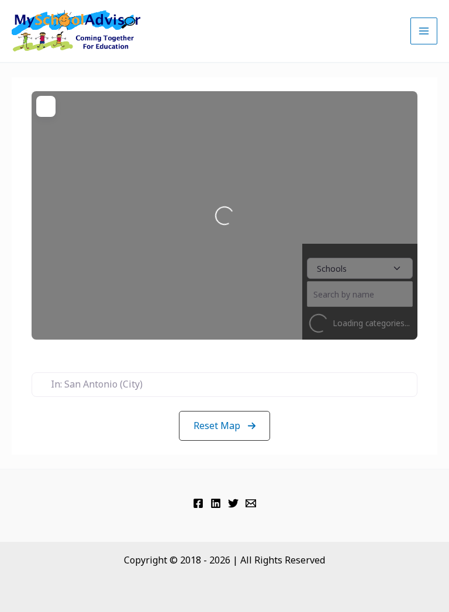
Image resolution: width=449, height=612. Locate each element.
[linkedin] (215, 503)
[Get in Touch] (251, 503)
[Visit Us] (198, 503)
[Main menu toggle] (423, 31)
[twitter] (233, 503)
